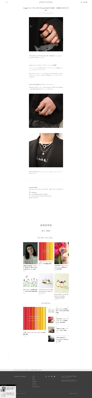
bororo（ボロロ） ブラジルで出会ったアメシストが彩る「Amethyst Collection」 (61, 296)
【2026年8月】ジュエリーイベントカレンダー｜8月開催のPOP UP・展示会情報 (61, 267)
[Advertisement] (46, 215)
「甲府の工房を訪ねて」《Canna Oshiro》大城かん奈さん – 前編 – (62, 339)
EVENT (44, 13)
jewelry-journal (50, 13)
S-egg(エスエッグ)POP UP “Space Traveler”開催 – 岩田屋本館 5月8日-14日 (10, 388)
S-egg (58, 55)
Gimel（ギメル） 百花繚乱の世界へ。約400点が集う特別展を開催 (30, 290)
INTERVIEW (34, 381)
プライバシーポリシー (23, 393)
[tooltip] (81, 2)
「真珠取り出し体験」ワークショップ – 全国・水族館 (62, 329)
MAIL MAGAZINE (35, 386)
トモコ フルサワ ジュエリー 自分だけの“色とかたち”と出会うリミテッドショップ (46, 291)
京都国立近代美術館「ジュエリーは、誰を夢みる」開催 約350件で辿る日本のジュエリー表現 (30, 267)
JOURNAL (34, 383)
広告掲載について (17, 393)
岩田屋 (48, 230)
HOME (33, 376)
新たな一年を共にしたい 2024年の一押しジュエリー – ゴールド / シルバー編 (10, 393)
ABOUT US (34, 384)
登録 (75, 380)
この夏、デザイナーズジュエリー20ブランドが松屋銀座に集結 (46, 262)
